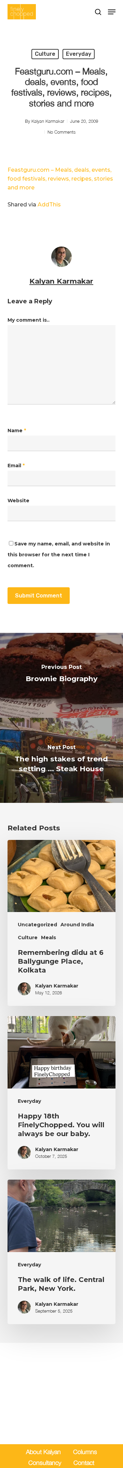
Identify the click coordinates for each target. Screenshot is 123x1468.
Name (17, 430)
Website (18, 500)
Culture (45, 54)
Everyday (78, 54)
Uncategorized (37, 925)
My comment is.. (29, 320)
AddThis (49, 204)
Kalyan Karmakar (47, 121)
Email (16, 465)
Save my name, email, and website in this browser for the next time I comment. (59, 555)
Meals (48, 937)
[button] (111, 12)
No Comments (61, 132)
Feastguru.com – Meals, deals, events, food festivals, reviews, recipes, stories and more (60, 179)
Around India (77, 925)
